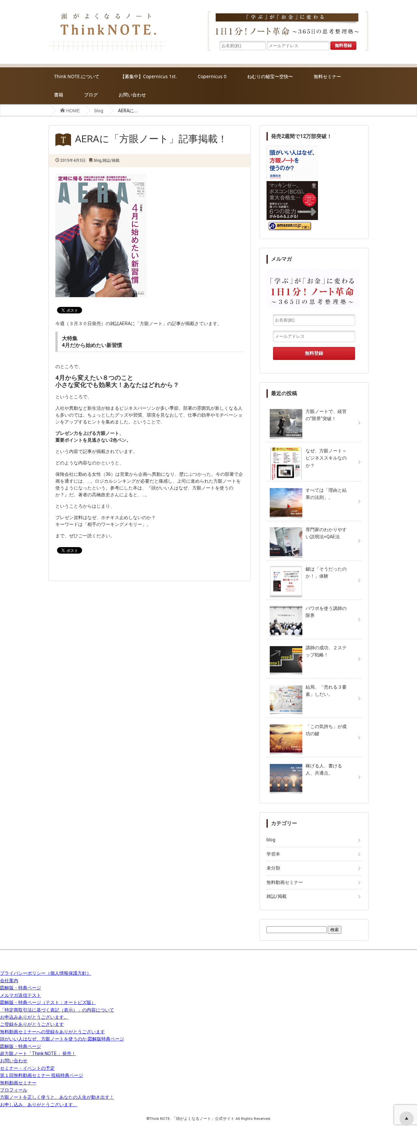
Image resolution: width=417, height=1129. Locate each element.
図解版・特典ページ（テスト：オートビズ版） (48, 1002)
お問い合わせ (132, 94)
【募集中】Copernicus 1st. (148, 76)
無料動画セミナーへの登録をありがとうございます (52, 1031)
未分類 (273, 868)
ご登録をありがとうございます (32, 1024)
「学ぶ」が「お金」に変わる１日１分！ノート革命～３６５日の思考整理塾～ (288, 25)
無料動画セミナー (284, 882)
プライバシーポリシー (45, 973)
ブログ (91, 94)
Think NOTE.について (76, 76)
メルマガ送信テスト (20, 995)
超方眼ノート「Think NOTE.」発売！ (38, 1053)
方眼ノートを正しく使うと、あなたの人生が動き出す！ (57, 1097)
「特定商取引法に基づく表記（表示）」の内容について (57, 1009)
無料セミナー (327, 76)
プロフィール (13, 1090)
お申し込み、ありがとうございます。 (39, 1104)
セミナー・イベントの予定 (27, 1068)
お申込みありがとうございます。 (34, 1017)
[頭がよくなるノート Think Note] (107, 13)
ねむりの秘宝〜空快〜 (270, 76)
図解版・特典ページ (20, 987)
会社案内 (9, 980)
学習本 (273, 854)
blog (98, 110)
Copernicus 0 (212, 76)
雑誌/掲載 (111, 160)
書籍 (58, 94)
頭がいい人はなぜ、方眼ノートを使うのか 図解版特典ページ (62, 1038)
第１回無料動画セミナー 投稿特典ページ (41, 1075)
